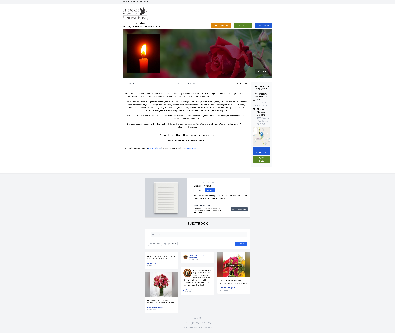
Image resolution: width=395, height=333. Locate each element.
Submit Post (241, 244)
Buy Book (210, 190)
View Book (198, 190)
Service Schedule (186, 83)
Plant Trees (261, 159)
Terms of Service (203, 324)
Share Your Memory (239, 209)
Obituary (128, 83)
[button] (261, 134)
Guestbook (243, 83)
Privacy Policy (192, 324)
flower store (190, 148)
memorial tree (154, 148)
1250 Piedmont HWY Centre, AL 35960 (263, 121)
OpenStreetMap (199, 327)
